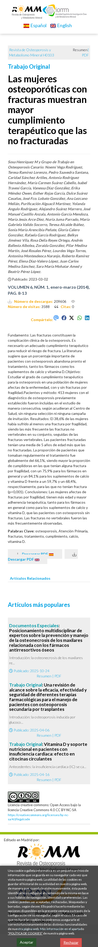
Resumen (44, 676)
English (64, 25)
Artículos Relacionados (30, 578)
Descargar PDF (34, 554)
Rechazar (71, 942)
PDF (85, 55)
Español (38, 25)
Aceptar (26, 942)
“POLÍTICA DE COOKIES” (25, 933)
